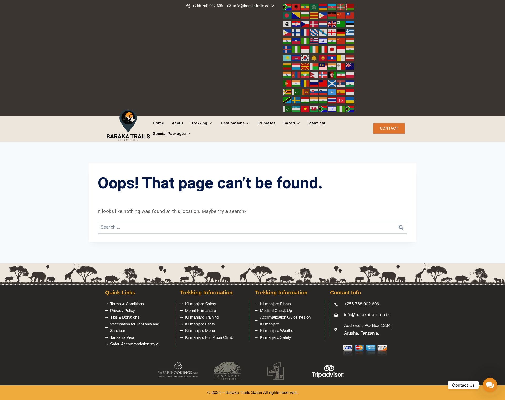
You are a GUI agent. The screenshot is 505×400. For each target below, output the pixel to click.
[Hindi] (332, 41)
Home (158, 123)
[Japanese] (332, 49)
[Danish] (314, 24)
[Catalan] (314, 15)
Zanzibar (317, 123)
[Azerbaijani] (332, 7)
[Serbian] (341, 83)
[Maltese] (341, 66)
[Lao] (332, 58)
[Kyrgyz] (323, 58)
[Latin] (341, 58)
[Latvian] (350, 58)
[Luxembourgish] (296, 66)
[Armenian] (323, 7)
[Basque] (341, 7)
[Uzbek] (296, 109)
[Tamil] (314, 100)
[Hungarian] (350, 41)
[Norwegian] (323, 74)
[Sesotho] (350, 83)
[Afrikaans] (287, 7)
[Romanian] (305, 83)
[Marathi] (287, 74)
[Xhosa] (323, 109)
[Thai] (332, 100)
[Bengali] (287, 15)
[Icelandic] (287, 49)
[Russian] (314, 83)
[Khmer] (296, 58)
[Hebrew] (323, 41)
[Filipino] (287, 32)
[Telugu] (323, 100)
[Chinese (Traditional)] (350, 15)
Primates (266, 123)
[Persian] (341, 74)
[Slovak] (314, 92)
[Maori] (350, 66)
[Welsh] (314, 109)
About (177, 123)
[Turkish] (341, 100)
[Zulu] (350, 109)
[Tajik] (305, 100)
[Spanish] (341, 92)
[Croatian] (296, 24)
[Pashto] (332, 74)
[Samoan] (323, 83)
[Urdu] (287, 109)
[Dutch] (323, 24)
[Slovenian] (323, 92)
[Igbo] (296, 49)
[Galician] (323, 32)
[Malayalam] (332, 66)
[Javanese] (341, 49)
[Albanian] (296, 7)
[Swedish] (296, 100)
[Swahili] (287, 100)
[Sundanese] (350, 92)
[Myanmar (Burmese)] (305, 74)
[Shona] (287, 92)
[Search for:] (252, 227)
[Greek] (350, 32)
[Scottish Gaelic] (332, 83)
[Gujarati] (287, 41)
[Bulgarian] (305, 15)
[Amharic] (305, 7)
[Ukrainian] (350, 100)
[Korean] (305, 58)
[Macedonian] (305, 66)
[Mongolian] (296, 74)
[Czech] (305, 24)
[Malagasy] (314, 66)
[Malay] (323, 66)
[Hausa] (305, 41)
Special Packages (169, 133)
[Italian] (323, 49)
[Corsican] (287, 24)
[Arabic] (314, 7)
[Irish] (314, 49)
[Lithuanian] (287, 66)
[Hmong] (341, 41)
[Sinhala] (305, 92)
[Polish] (350, 74)
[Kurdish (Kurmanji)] (314, 58)
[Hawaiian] (314, 41)
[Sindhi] (296, 92)
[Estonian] (350, 24)
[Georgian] (332, 32)
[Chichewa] (332, 15)
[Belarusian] (350, 7)
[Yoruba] (341, 109)
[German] (341, 32)
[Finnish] (296, 32)
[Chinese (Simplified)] (341, 15)
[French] (305, 32)
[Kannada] (350, 49)
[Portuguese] (287, 83)
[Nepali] (314, 74)
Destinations (233, 123)
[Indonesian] (305, 49)
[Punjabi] (296, 83)
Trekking (199, 123)
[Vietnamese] (305, 109)
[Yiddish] (332, 109)
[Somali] (332, 92)
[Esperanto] (341, 24)
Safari (289, 123)
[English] (332, 24)
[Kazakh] (287, 58)
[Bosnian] (296, 15)
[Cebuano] (323, 15)
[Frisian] (314, 32)
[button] (490, 385)
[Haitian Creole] (296, 41)
